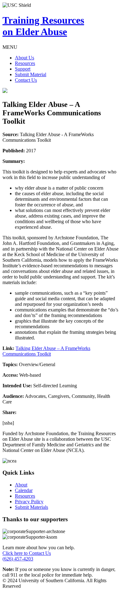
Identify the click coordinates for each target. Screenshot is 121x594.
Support (22, 68)
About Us (24, 57)
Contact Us (26, 80)
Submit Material (30, 74)
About (21, 484)
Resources (25, 63)
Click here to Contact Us (26, 553)
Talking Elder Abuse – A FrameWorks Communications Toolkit (46, 351)
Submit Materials (31, 507)
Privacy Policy (29, 501)
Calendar (24, 490)
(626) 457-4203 (17, 558)
